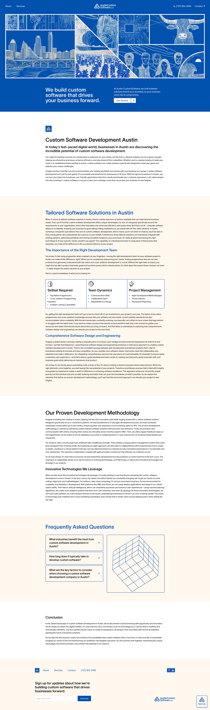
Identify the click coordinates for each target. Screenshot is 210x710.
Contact (72, 670)
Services (21, 6)
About (8, 6)
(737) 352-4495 (183, 6)
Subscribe (84, 698)
